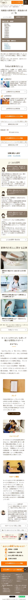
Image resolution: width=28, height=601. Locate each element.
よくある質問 (5, 583)
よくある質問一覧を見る (13, 239)
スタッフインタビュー (7, 581)
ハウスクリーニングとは (22, 579)
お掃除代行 (7, 46)
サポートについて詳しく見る (13, 525)
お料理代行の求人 (6, 591)
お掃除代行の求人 (6, 590)
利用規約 (18, 592)
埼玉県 (1, 6)
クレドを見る (16, 413)
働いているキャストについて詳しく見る (13, 530)
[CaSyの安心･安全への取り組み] (14, 537)
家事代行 (22, 5)
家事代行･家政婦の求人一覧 (15, 5)
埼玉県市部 (6, 6)
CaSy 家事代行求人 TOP (4, 5)
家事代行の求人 (6, 588)
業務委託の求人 (5, 578)
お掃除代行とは (20, 576)
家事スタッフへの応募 (21, 587)
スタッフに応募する (17, 2)
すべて (6, 43)
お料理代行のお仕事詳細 (13, 108)
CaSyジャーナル (13, 329)
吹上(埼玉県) (16, 155)
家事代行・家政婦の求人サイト (5, 0)
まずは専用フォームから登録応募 (12, 569)
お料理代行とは (20, 578)
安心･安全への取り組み (21, 585)
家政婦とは (19, 581)
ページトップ (25, 569)
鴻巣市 (10, 6)
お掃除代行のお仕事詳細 (13, 91)
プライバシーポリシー (21, 590)
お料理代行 (7, 48)
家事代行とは (19, 574)
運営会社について (20, 589)
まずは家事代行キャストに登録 (14, 116)
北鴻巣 (9, 155)
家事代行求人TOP (13, 124)
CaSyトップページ (6, 574)
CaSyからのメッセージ (7, 580)
